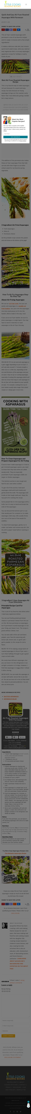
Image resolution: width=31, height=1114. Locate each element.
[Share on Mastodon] (11, 30)
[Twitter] (20, 1111)
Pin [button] (16, 737)
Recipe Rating (6, 989)
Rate (23, 737)
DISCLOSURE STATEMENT (12, 1057)
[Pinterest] (17, 1111)
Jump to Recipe (16, 76)
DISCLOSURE (15, 913)
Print (9, 737)
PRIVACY (8, 1087)
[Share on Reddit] (14, 30)
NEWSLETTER (21, 1090)
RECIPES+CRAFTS (12, 1082)
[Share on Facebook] (7, 30)
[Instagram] (13, 1111)
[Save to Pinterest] (3, 30)
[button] (12, 732)
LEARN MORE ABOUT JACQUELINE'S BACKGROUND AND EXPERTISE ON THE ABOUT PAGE (19, 964)
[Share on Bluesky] (18, 30)
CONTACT (22, 1085)
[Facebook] (10, 1111)
